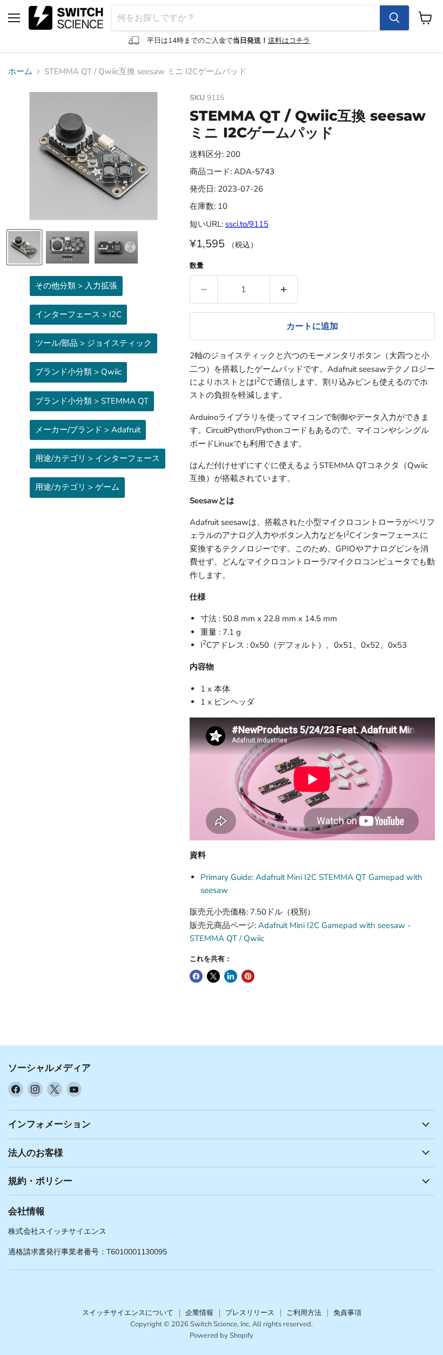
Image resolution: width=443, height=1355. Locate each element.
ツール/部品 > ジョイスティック (93, 343)
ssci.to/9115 (247, 224)
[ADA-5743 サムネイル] (24, 247)
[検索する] (394, 17)
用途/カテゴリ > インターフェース (97, 458)
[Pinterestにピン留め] (247, 976)
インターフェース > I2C (78, 314)
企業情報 (199, 1313)
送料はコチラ (289, 40)
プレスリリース (249, 1313)
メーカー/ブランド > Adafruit (87, 429)
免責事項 (347, 1313)
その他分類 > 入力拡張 (76, 285)
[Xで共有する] (213, 976)
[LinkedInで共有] (230, 976)
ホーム (20, 71)
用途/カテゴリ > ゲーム (77, 487)
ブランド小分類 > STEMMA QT (92, 401)
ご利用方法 (303, 1313)
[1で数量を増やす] (284, 289)
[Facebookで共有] (196, 976)
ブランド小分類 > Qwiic (78, 371)
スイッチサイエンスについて (127, 1313)
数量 (197, 266)
